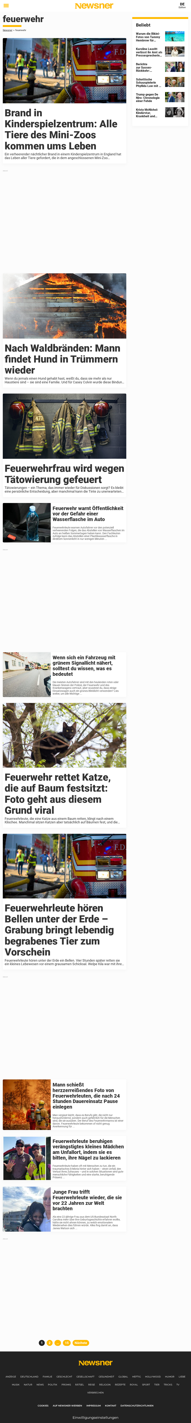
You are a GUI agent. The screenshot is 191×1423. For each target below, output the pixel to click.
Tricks (168, 1384)
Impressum (93, 1405)
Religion (105, 1384)
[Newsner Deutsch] (94, 6)
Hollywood (153, 1376)
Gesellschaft (85, 1376)
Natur (28, 1384)
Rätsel (79, 1384)
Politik (52, 1384)
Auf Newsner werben (67, 1405)
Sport (146, 1384)
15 (68, 1343)
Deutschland (29, 1376)
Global (123, 1376)
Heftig (136, 1376)
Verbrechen (95, 1392)
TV (177, 1384)
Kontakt (110, 1405)
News (40, 1384)
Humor (169, 1376)
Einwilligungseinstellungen (95, 1418)
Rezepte (120, 1384)
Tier (156, 1384)
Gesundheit (106, 1376)
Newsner (7, 30)
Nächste (81, 1343)
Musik (16, 1384)
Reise (91, 1384)
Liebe (182, 1376)
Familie (47, 1376)
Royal (134, 1384)
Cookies (43, 1405)
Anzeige (11, 1376)
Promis (66, 1384)
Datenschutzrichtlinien (137, 1405)
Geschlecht (64, 1376)
